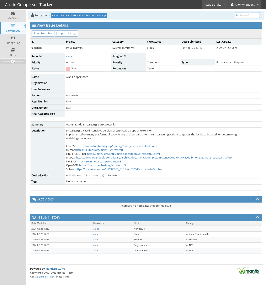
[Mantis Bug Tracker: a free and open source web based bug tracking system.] (248, 270)
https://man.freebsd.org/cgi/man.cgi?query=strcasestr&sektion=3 (118, 146)
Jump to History (66, 33)
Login (55, 15)
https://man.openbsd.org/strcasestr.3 (102, 165)
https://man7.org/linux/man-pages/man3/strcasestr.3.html (123, 154)
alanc (69, 56)
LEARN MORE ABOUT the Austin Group (83, 15)
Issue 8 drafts (213, 4)
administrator (46, 276)
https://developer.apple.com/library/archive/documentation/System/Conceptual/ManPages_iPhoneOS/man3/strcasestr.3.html (154, 157)
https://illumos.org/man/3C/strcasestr (99, 150)
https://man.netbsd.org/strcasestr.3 (99, 161)
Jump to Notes (43, 33)
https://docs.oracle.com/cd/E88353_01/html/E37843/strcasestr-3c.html (118, 169)
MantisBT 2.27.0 (55, 268)
